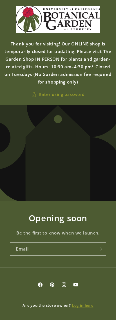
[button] (58, 94)
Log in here (82, 305)
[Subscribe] (99, 249)
